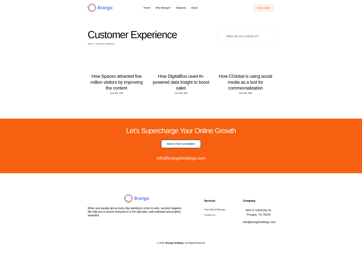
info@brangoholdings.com (181, 158)
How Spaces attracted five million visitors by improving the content (116, 82)
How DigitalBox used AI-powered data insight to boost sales (181, 82)
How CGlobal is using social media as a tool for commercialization (245, 82)
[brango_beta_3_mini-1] (100, 5)
